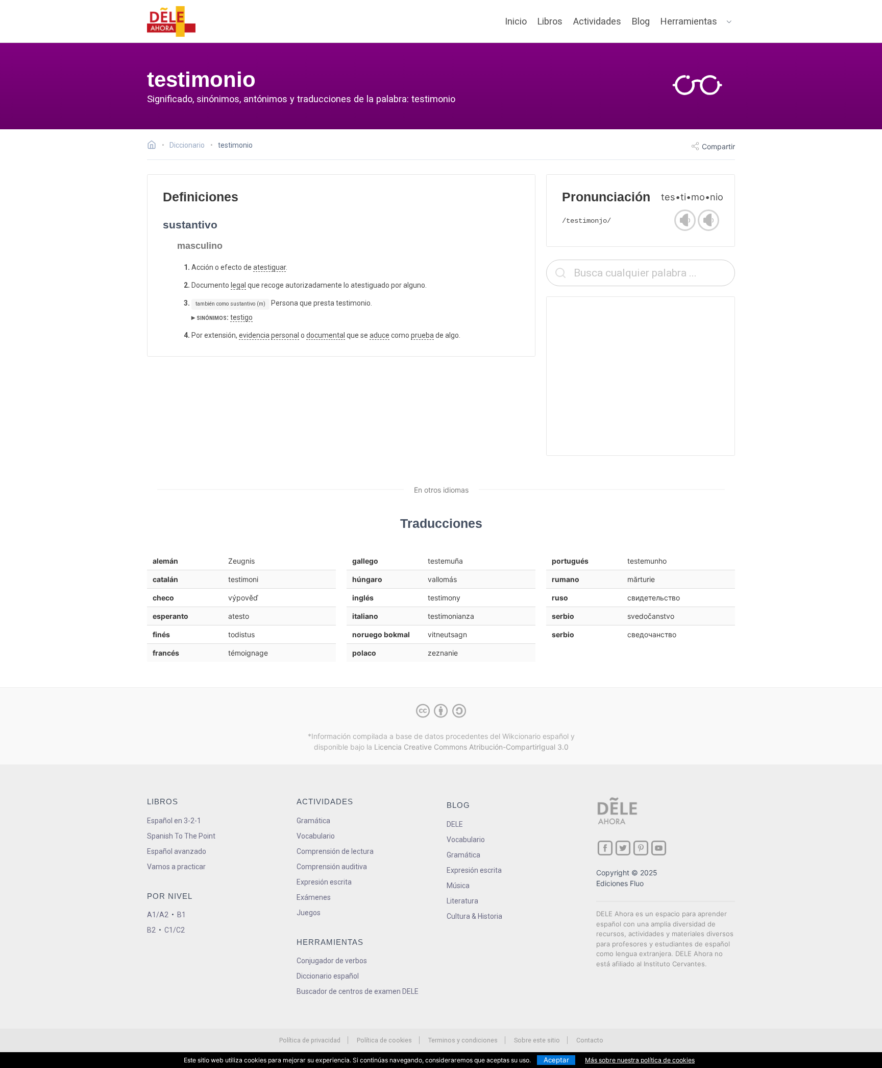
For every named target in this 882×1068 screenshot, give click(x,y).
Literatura (462, 901)
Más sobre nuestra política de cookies (640, 1060)
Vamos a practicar (176, 867)
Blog (641, 21)
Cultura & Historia (474, 916)
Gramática (313, 821)
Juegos (309, 913)
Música (458, 885)
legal (238, 285)
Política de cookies (384, 1040)
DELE (455, 824)
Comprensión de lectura (335, 851)
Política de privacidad (309, 1040)
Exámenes (314, 897)
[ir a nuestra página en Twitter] (623, 848)
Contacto (589, 1040)
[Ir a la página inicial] (154, 146)
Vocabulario (316, 836)
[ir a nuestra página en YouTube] (659, 848)
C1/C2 (174, 930)
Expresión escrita (324, 882)
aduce (379, 335)
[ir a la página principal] (171, 21)
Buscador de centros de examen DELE (358, 991)
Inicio (516, 21)
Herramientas (688, 21)
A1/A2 (157, 915)
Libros (549, 21)
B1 (181, 915)
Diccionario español (328, 976)
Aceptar (556, 1060)
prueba (422, 335)
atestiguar (269, 267)
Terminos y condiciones (463, 1040)
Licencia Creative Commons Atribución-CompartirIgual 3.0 (471, 746)
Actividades (597, 21)
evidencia (254, 335)
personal (285, 335)
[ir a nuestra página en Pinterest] (641, 848)
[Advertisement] (640, 376)
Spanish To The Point (181, 836)
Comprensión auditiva (332, 867)
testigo (241, 317)
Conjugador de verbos (332, 961)
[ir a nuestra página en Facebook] (605, 848)
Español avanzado (176, 851)
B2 (151, 930)
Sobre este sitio (537, 1040)
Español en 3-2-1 (174, 821)
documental (325, 335)
